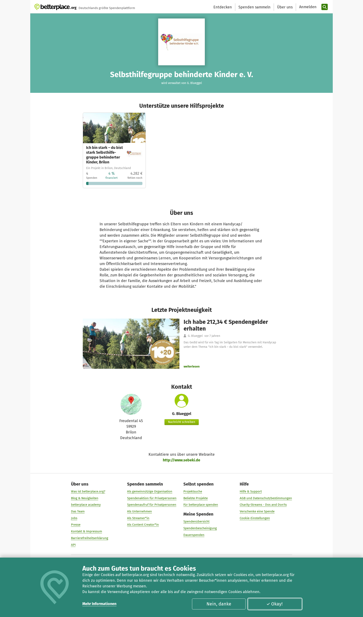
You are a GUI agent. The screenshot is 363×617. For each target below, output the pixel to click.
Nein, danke (218, 604)
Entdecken (222, 7)
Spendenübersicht (196, 521)
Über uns (285, 7)
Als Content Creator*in (143, 524)
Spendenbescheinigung (200, 528)
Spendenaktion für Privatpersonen (151, 498)
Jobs (74, 518)
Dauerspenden (193, 535)
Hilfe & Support (251, 491)
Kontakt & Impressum (86, 531)
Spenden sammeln (254, 7)
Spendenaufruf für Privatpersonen (151, 505)
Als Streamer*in (138, 518)
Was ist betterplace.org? (88, 491)
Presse (75, 524)
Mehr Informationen (99, 603)
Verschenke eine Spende (257, 511)
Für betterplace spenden (200, 505)
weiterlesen (192, 366)
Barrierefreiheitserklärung (89, 538)
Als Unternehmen (139, 511)
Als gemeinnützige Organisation (149, 491)
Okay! (277, 604)
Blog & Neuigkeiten (84, 498)
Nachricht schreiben (181, 422)
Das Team (78, 511)
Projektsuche (192, 491)
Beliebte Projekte (195, 498)
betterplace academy (86, 505)
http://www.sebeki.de (181, 460)
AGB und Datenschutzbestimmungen (266, 498)
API (73, 545)
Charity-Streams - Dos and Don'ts (263, 505)
